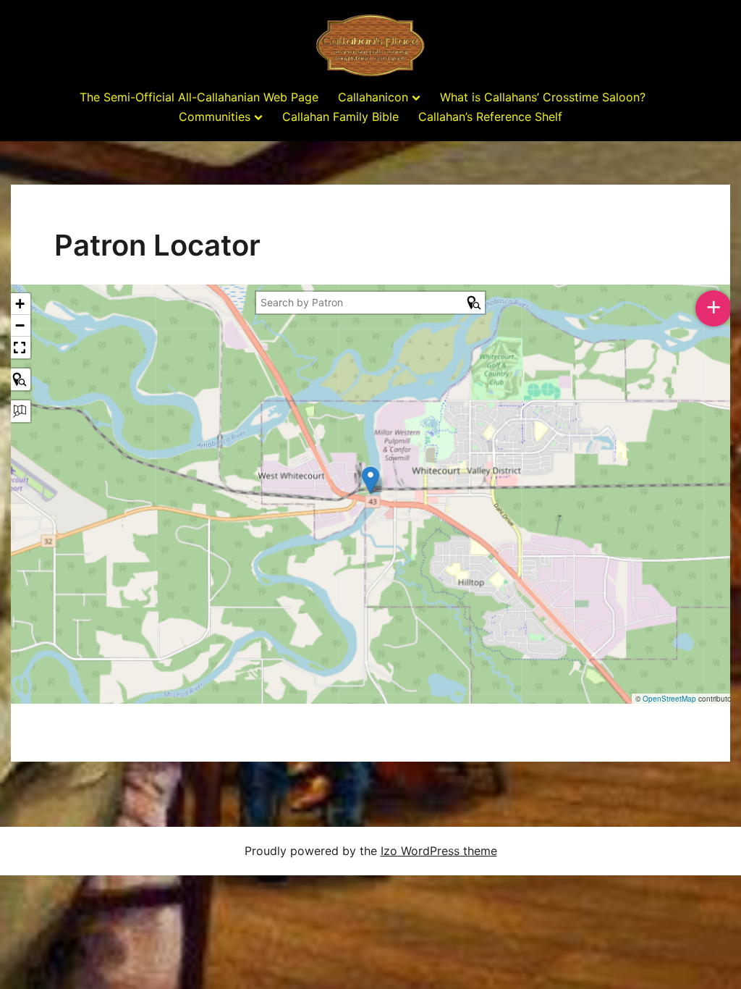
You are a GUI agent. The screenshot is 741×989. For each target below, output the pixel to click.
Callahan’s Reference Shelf (490, 116)
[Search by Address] (19, 411)
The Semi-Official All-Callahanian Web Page (199, 97)
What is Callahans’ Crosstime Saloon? (542, 97)
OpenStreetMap (669, 699)
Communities (214, 116)
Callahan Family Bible (340, 116)
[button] (370, 480)
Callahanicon (373, 97)
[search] (361, 303)
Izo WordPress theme (439, 850)
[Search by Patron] (19, 379)
